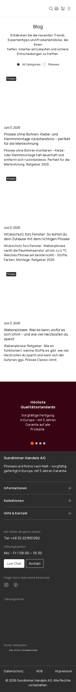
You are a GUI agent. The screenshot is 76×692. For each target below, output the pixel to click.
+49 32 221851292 (25, 538)
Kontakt (35, 563)
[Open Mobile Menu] (69, 8)
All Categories (31, 64)
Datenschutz (14, 671)
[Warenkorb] (63, 8)
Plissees (53, 64)
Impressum (63, 671)
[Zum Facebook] (15, 585)
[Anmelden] (56, 8)
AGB (39, 671)
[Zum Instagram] (6, 585)
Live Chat (14, 563)
